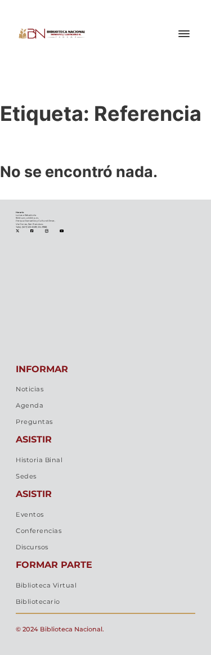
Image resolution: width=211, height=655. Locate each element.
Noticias (29, 389)
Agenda (29, 405)
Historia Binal (39, 460)
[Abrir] (184, 33)
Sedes (26, 476)
